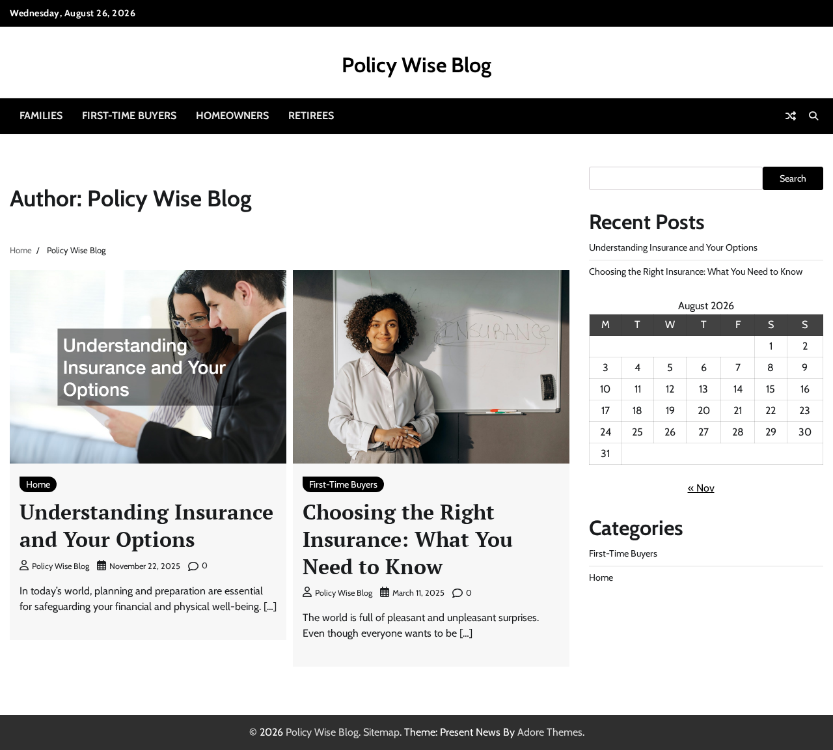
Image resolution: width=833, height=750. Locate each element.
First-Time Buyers (129, 115)
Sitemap (381, 732)
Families (41, 115)
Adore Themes (549, 732)
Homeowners (232, 115)
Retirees (311, 115)
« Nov (701, 488)
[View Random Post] (790, 116)
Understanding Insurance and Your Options (146, 525)
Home (38, 484)
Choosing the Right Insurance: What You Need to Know (408, 538)
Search (793, 178)
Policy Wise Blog (416, 64)
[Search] (813, 116)
